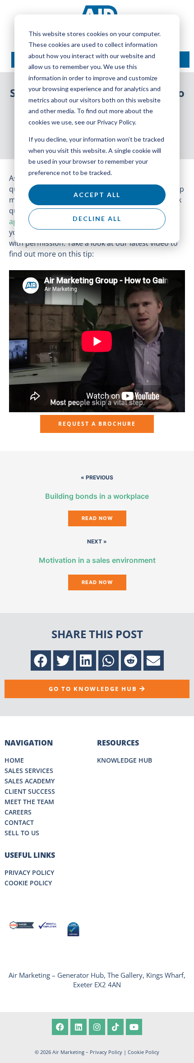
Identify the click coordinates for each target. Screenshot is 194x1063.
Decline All (97, 218)
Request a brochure (97, 424)
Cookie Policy (143, 1052)
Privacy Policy (106, 1052)
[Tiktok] (115, 1027)
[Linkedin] (78, 1027)
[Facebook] (60, 1027)
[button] (41, 660)
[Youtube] (134, 1027)
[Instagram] (97, 1027)
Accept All (97, 194)
